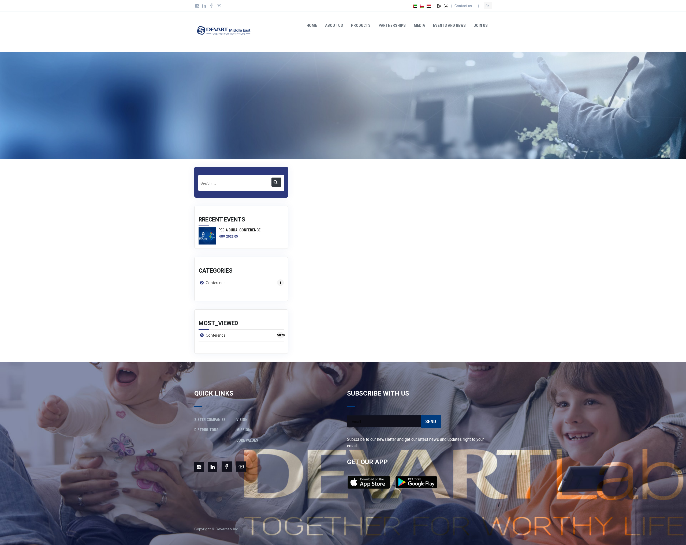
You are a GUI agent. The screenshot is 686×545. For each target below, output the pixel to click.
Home (312, 25)
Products (361, 25)
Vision (242, 420)
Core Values (247, 440)
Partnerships (392, 25)
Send (430, 421)
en (488, 6)
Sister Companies (210, 420)
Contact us (463, 5)
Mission (243, 430)
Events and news (449, 25)
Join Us (481, 25)
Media (419, 25)
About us (334, 25)
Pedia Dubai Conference (239, 230)
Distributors (206, 430)
